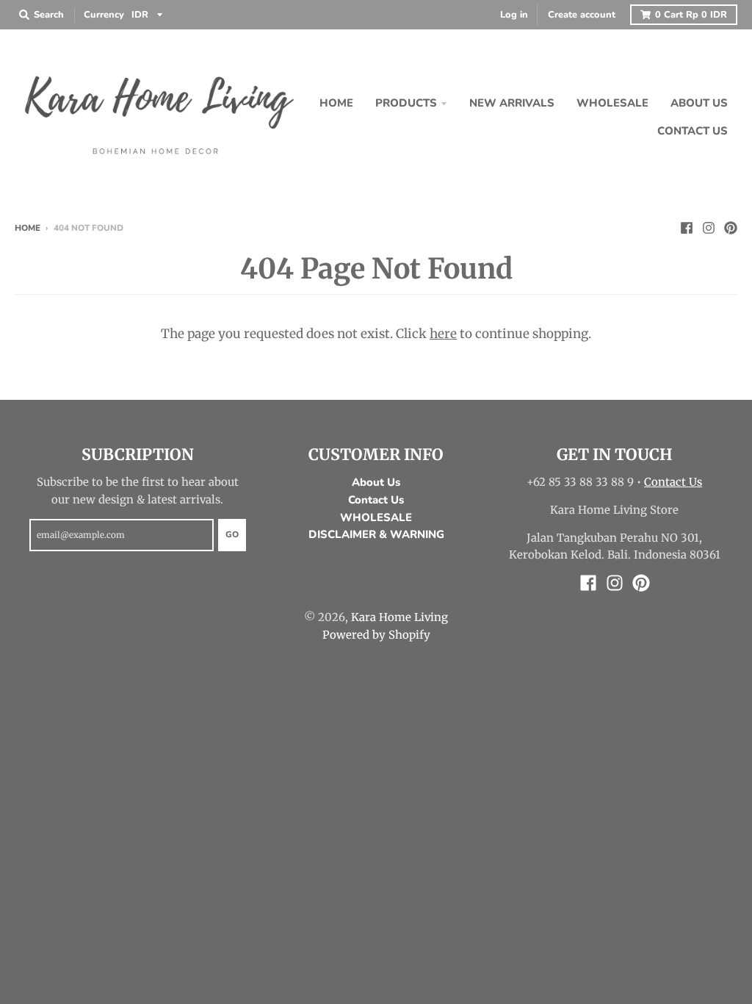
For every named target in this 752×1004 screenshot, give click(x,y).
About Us (376, 482)
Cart (691, 14)
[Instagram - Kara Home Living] (708, 227)
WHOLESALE (376, 517)
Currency (104, 14)
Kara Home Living (399, 617)
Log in (514, 14)
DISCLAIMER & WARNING (376, 534)
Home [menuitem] (336, 103)
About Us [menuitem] (699, 103)
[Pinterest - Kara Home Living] (730, 227)
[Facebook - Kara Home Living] (686, 227)
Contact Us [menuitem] (692, 130)
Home (27, 228)
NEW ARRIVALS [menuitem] (511, 103)
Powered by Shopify (376, 635)
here (443, 334)
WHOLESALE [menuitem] (612, 103)
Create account (581, 14)
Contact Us (376, 499)
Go (232, 534)
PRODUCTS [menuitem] (406, 103)
